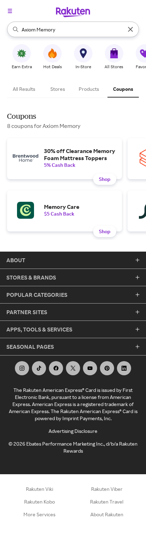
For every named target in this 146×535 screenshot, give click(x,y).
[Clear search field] (130, 29)
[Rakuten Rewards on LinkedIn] (124, 368)
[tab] (25, 89)
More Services (39, 514)
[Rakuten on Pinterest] (107, 368)
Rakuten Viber (107, 489)
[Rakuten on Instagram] (22, 368)
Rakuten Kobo (39, 502)
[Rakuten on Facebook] (56, 368)
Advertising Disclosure (73, 431)
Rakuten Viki (39, 489)
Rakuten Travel (106, 502)
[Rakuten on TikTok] (39, 368)
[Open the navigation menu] (10, 11)
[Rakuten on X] (73, 368)
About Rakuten (106, 514)
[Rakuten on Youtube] (90, 368)
